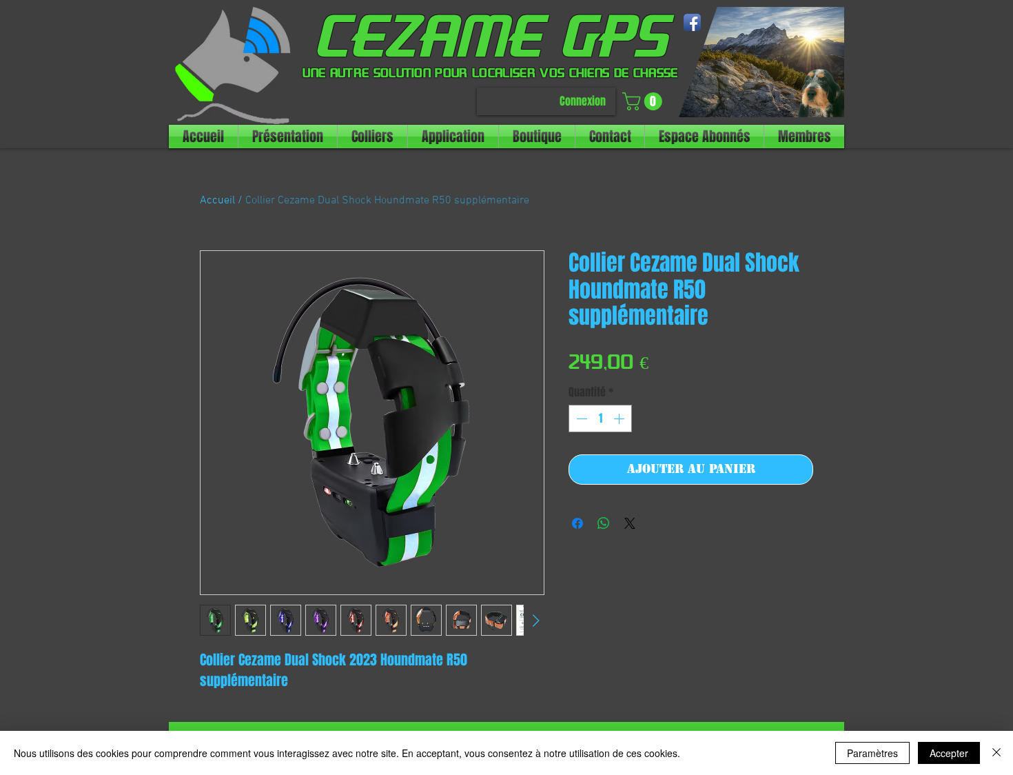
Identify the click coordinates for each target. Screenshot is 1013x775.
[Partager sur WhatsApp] (603, 523)
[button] (644, 101)
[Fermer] (996, 753)
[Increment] (620, 418)
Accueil (217, 201)
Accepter (949, 753)
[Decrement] (580, 418)
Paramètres (872, 753)
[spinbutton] (600, 418)
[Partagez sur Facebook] (577, 523)
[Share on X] (630, 523)
